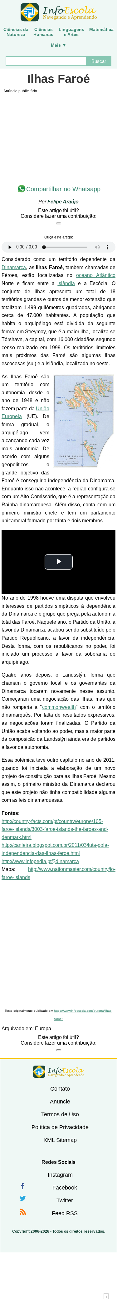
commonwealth (59, 707)
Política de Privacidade (60, 1127)
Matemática (101, 29)
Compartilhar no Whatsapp (63, 189)
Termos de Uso (60, 1114)
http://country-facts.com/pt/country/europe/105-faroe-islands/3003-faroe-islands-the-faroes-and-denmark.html (55, 829)
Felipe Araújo (63, 201)
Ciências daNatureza (15, 32)
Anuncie (60, 1101)
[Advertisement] (58, 945)
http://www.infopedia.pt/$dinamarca (40, 861)
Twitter (64, 1200)
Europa (43, 1028)
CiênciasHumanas (43, 32)
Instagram (60, 1175)
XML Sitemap (60, 1140)
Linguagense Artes (71, 32)
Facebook (64, 1188)
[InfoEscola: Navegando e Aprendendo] (58, 12)
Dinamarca (14, 267)
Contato (60, 1089)
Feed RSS (65, 1213)
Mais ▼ (58, 45)
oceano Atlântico (95, 275)
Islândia (66, 283)
